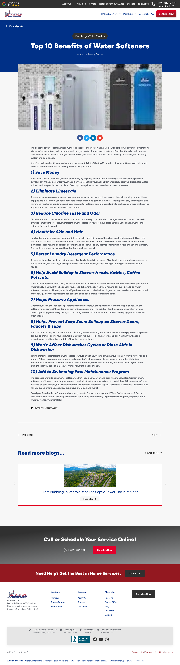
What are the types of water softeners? (127, 660)
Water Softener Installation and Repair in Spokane (46, 660)
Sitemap (169, 652)
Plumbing (128, 13)
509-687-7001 (166, 2)
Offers (92, 4)
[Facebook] (95, 639)
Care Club (144, 13)
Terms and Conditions (154, 652)
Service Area (56, 606)
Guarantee (109, 610)
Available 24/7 (166, 6)
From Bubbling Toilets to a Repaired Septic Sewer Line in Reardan (90, 492)
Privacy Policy (138, 652)
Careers (131, 4)
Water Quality (96, 36)
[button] (152, 14)
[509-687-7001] (153, 4)
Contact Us (143, 4)
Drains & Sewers (109, 13)
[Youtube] (101, 639)
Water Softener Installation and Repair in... (89, 660)
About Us (66, 4)
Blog (107, 606)
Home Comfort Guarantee (111, 4)
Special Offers (111, 602)
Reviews (81, 602)
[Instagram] (107, 639)
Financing (82, 4)
